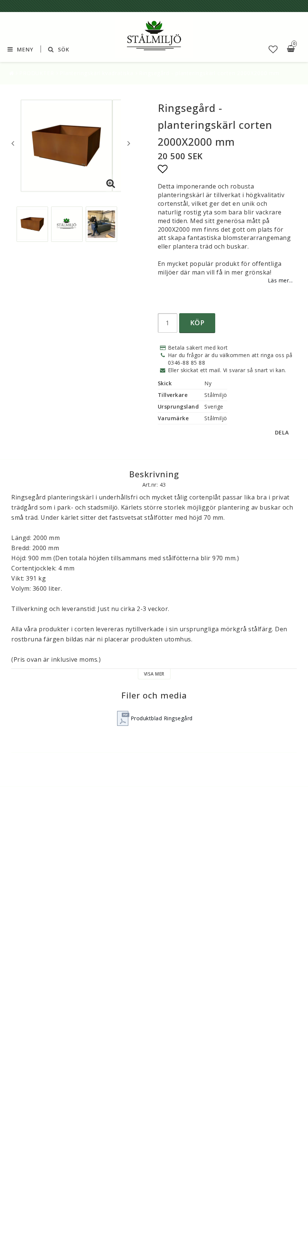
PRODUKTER (36, 73)
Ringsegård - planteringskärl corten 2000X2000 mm (209, 73)
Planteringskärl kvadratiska (96, 73)
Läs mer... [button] (280, 280)
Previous (12, 143)
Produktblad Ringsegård (162, 718)
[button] (273, 49)
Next (128, 143)
